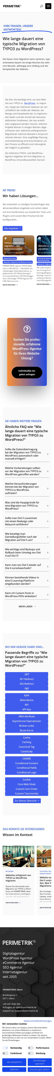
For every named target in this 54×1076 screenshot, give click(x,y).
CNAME (26, 758)
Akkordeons (27, 700)
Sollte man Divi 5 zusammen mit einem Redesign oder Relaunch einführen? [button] (21, 521)
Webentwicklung (10, 258)
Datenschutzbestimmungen (38, 1020)
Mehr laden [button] (25, 606)
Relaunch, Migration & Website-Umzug (18, 262)
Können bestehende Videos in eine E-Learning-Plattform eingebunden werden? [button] (22, 580)
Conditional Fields (27, 767)
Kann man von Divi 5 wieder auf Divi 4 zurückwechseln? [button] (23, 566)
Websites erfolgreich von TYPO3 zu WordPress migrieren (18, 878)
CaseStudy (27, 751)
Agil (27, 688)
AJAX (26, 695)
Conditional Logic (26, 772)
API (26, 704)
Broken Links (26, 725)
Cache (26, 737)
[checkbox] (5, 1047)
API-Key (26, 709)
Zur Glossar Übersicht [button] (26, 800)
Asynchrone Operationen (26, 721)
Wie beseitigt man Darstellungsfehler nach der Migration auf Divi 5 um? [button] (21, 537)
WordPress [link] (29, 103)
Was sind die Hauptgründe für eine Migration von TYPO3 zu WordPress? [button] (22, 505)
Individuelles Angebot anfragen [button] (27, 372)
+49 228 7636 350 (11, 1004)
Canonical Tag (26, 746)
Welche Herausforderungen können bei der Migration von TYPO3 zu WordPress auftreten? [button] (22, 488)
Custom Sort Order (27, 789)
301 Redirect (27, 679)
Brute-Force (26, 730)
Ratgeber (9, 871)
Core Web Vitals (27, 784)
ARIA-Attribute (27, 716)
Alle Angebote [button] (11, 228)
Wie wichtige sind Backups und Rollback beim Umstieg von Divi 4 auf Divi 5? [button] (23, 552)
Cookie (27, 779)
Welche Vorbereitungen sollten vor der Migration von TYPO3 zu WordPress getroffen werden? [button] (23, 471)
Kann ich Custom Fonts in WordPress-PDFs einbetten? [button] (21, 595)
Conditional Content (26, 763)
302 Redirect (27, 683)
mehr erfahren (10, 285)
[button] (48, 6)
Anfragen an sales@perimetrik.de (19, 1007)
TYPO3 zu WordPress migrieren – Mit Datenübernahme (15, 246)
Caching (26, 742)
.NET (26, 674)
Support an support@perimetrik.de (20, 1010)
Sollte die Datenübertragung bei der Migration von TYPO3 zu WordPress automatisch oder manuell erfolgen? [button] (23, 454)
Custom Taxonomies (26, 793)
